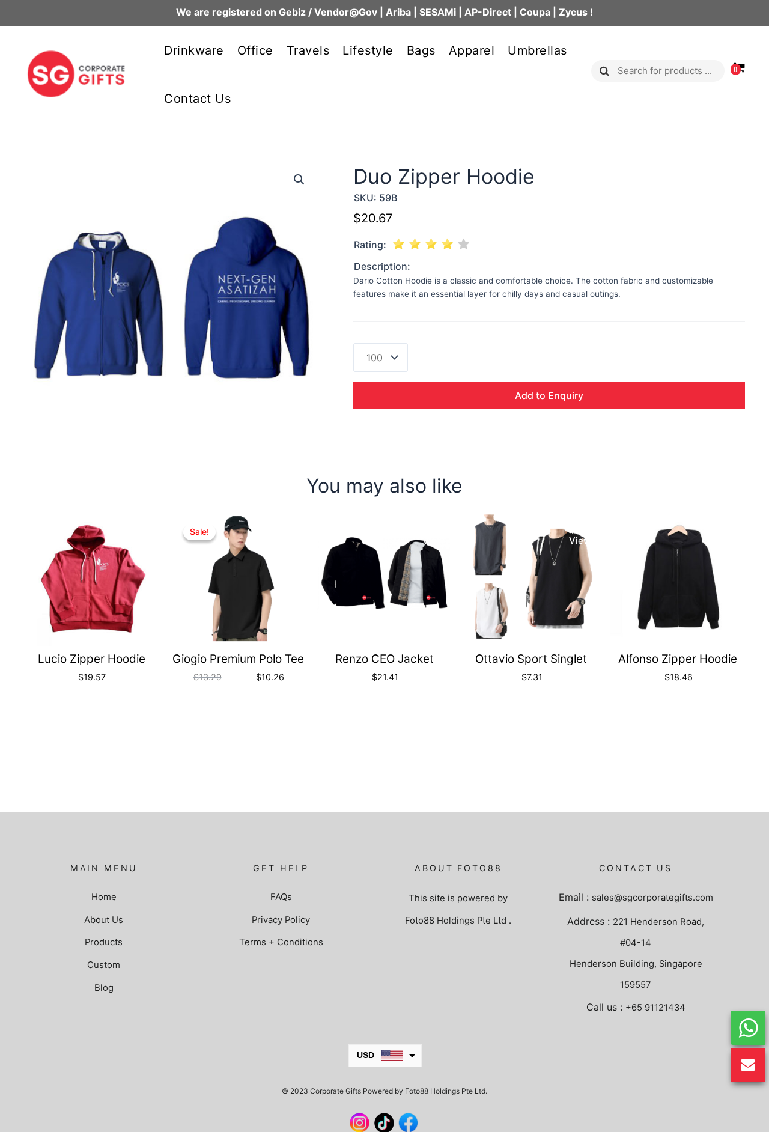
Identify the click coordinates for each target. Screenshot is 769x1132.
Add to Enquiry (549, 395)
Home (104, 897)
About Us (103, 919)
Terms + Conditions (281, 942)
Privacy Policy (281, 919)
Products (104, 942)
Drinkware (194, 50)
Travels (308, 50)
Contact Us (197, 98)
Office (255, 50)
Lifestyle (368, 50)
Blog (104, 987)
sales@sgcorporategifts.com (652, 897)
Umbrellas (537, 50)
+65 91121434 (655, 1007)
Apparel (472, 50)
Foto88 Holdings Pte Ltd (455, 920)
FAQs (281, 897)
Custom (103, 965)
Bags (421, 50)
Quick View (140, 535)
